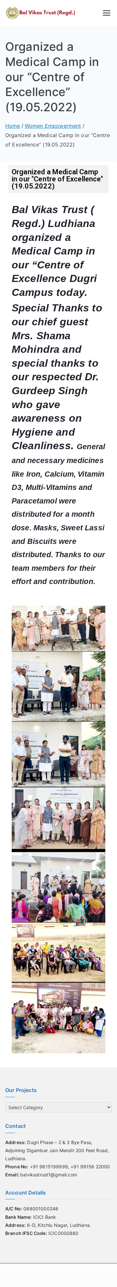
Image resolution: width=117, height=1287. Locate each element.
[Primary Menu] (106, 12)
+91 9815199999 (36, 1166)
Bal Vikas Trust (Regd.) (78, 1275)
